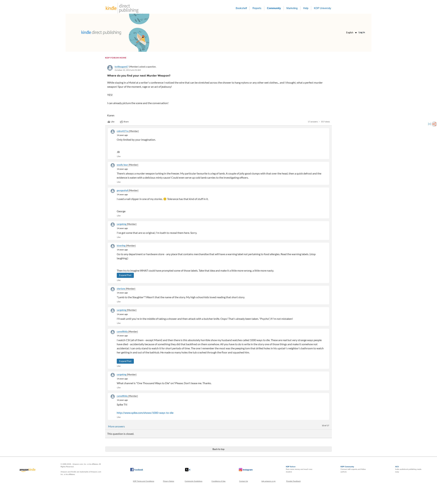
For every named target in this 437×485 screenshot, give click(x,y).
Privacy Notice (168, 481)
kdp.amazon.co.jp (269, 481)
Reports (256, 8)
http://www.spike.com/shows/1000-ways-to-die (145, 412)
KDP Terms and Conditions (143, 481)
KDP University (322, 8)
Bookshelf (241, 8)
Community (274, 8)
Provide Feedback (293, 481)
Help (305, 8)
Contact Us (243, 481)
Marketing (292, 8)
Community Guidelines (193, 481)
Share (126, 121)
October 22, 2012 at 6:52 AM (128, 70)
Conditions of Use (218, 481)
